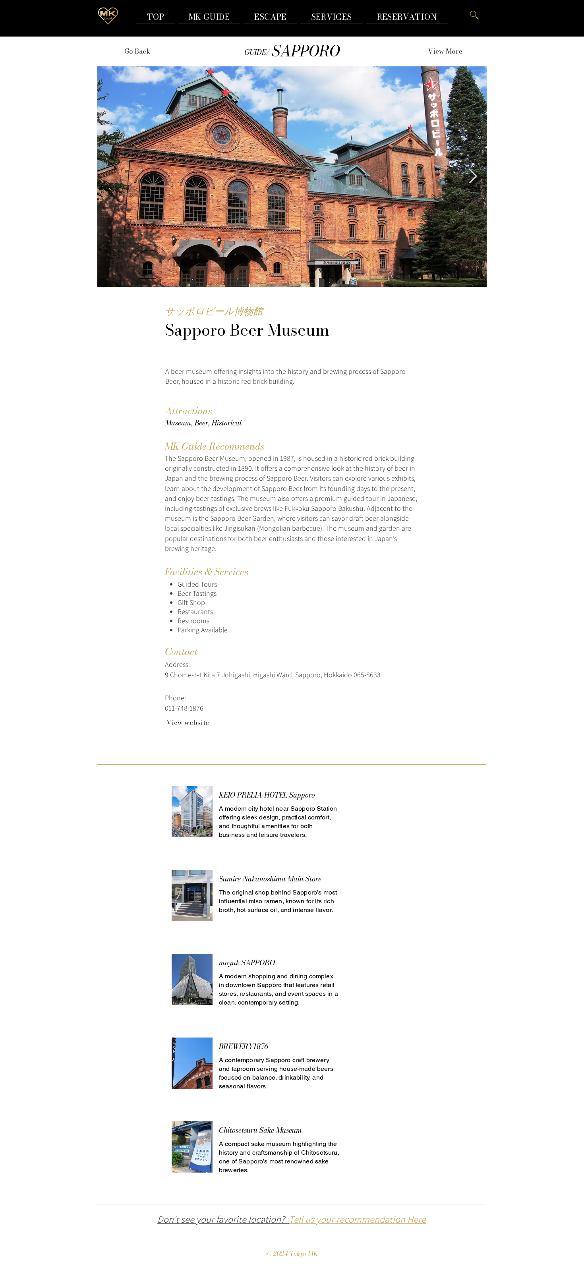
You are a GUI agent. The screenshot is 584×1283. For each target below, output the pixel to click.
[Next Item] (473, 176)
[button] (407, 17)
